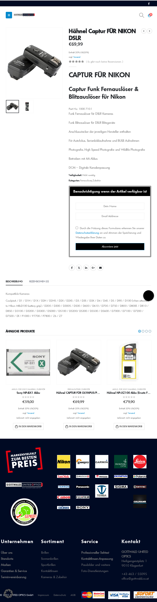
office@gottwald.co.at (135, 578)
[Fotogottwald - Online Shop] (24, 15)
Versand (76, 57)
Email (100, 268)
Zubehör (97, 180)
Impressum (43, 595)
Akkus (14, 389)
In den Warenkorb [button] (30, 426)
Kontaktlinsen (49, 571)
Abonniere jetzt (110, 246)
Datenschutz (60, 595)
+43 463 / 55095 (134, 574)
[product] (28, 362)
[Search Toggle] (142, 15)
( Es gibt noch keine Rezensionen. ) (104, 61)
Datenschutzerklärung (87, 232)
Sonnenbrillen (49, 559)
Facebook (72, 268)
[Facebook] (148, 3)
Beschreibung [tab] (14, 281)
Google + (93, 268)
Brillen (45, 552)
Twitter (79, 268)
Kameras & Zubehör (54, 577)
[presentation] (10, 63)
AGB (73, 595)
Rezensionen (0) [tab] (39, 281)
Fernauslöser (86, 180)
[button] (139, 331)
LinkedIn (86, 268)
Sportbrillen (48, 565)
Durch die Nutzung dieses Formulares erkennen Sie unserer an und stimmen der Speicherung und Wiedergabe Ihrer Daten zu (110, 232)
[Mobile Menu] (9, 15)
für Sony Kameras (27, 389)
